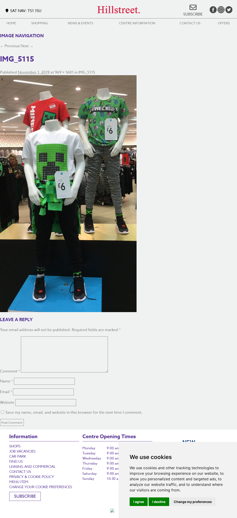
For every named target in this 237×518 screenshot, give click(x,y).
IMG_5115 (86, 72)
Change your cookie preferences (40, 487)
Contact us (190, 23)
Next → (27, 46)
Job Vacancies (22, 451)
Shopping (39, 23)
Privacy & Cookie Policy (31, 476)
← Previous (10, 46)
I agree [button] (138, 502)
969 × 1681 (64, 72)
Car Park (17, 456)
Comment (10, 371)
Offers (224, 23)
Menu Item (18, 481)
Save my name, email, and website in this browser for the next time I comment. (74, 412)
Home (11, 23)
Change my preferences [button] (193, 502)
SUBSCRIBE (193, 14)
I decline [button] (158, 502)
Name (6, 381)
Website (7, 402)
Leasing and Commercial (32, 466)
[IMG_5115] (118, 193)
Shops (14, 446)
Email (6, 392)
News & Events (80, 23)
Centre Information (137, 23)
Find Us (16, 461)
